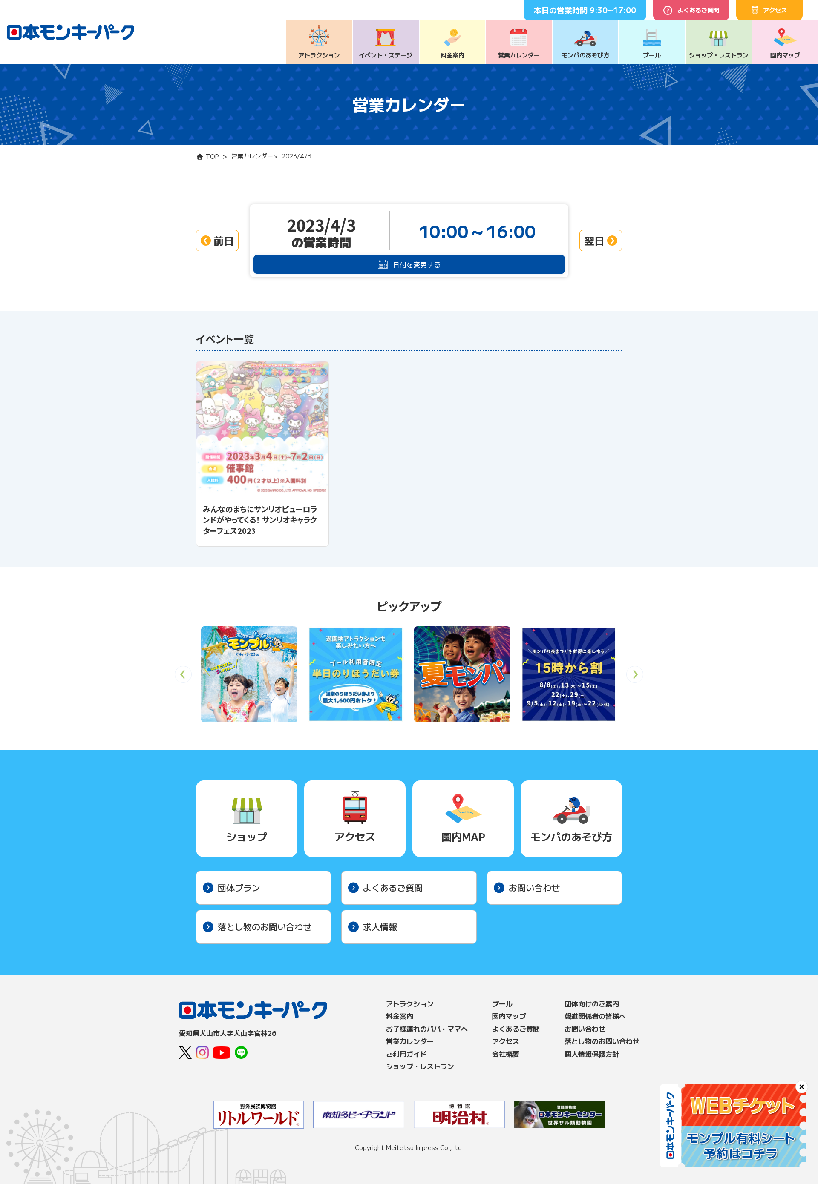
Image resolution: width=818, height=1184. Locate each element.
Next (635, 677)
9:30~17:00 (613, 9)
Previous (183, 677)
